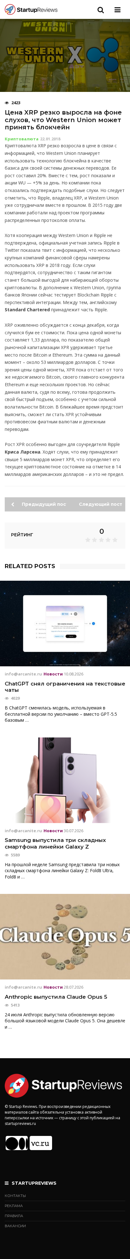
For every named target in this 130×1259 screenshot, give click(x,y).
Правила (14, 1216)
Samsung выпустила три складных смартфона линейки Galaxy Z (55, 843)
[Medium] (17, 1143)
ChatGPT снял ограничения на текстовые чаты (65, 686)
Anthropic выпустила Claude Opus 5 (56, 997)
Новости (53, 674)
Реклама (14, 1206)
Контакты (15, 1196)
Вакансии (15, 1226)
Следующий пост (101, 504)
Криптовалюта (21, 139)
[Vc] (41, 1143)
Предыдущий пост (43, 504)
